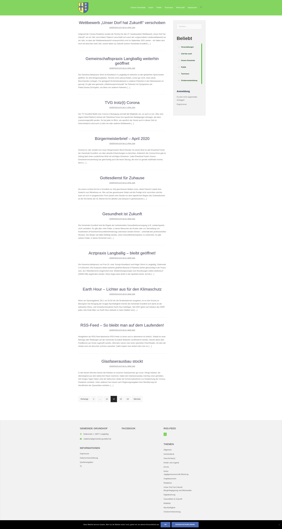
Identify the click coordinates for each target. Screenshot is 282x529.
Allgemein (168, 450)
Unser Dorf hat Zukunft (173, 487)
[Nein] (279, 524)
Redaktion (168, 483)
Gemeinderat (169, 454)
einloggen (181, 100)
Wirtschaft (180, 7)
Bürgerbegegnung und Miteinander (178, 490)
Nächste (137, 399)
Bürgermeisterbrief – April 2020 (122, 138)
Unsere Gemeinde (138, 7)
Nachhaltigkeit (169, 508)
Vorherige (84, 399)
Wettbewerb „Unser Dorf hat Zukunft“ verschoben (122, 22)
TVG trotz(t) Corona (122, 102)
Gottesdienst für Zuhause (122, 178)
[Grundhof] (83, 7)
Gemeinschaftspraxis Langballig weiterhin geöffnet (122, 61)
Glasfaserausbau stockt (122, 361)
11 (107, 399)
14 (128, 399)
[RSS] (165, 434)
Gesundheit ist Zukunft (122, 214)
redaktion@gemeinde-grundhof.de (97, 439)
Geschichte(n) (169, 458)
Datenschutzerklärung (89, 458)
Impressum (192, 7)
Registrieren (182, 104)
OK (165, 524)
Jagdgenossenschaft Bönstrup (176, 474)
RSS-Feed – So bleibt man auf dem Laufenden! (122, 325)
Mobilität (167, 503)
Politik (158, 7)
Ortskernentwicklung (172, 512)
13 (121, 399)
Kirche (166, 467)
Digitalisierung (169, 495)
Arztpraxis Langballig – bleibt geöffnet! (122, 253)
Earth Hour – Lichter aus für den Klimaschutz (122, 289)
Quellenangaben (86, 462)
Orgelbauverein (170, 479)
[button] (201, 7)
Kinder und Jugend (171, 463)
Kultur (150, 7)
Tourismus (169, 7)
